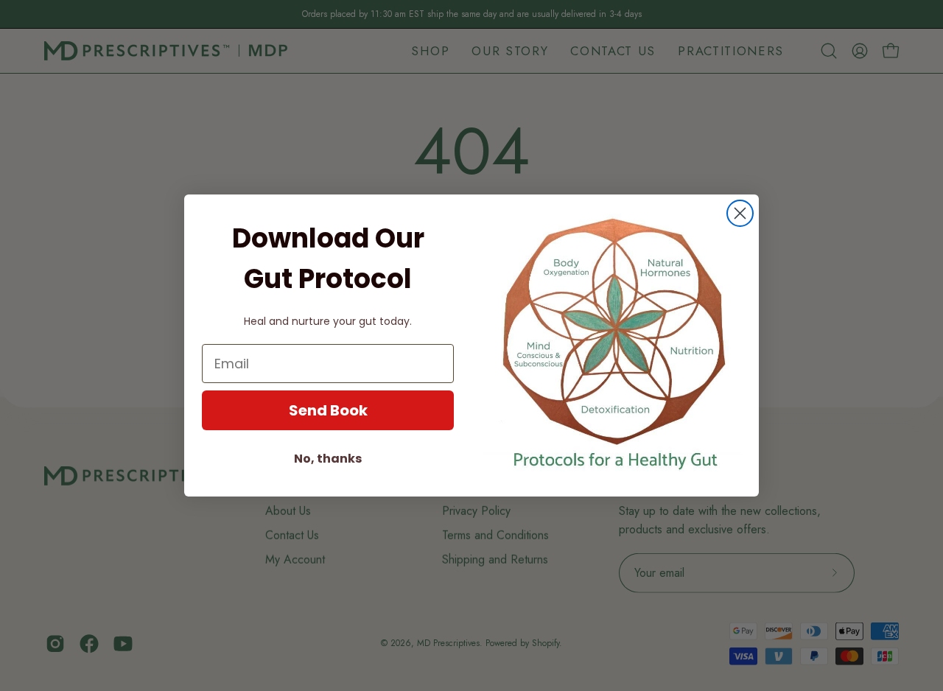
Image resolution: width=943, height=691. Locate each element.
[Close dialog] (740, 213)
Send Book (328, 410)
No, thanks (328, 458)
